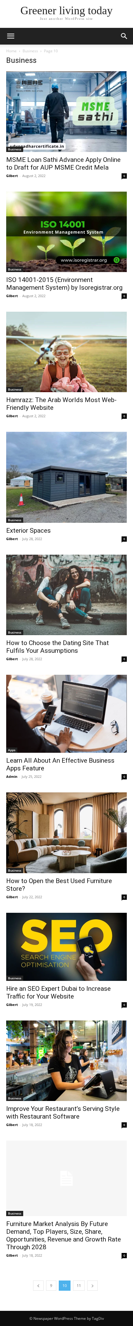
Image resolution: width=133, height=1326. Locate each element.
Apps (11, 750)
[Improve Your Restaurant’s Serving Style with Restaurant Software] (66, 1060)
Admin (11, 776)
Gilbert (12, 175)
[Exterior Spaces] (66, 477)
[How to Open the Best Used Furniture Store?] (66, 832)
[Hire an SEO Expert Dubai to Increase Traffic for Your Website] (66, 947)
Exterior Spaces (28, 530)
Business (30, 51)
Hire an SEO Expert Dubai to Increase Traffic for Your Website (58, 992)
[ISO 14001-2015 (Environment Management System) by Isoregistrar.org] (66, 232)
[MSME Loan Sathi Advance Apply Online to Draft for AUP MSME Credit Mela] (66, 111)
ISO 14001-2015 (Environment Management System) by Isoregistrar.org (64, 283)
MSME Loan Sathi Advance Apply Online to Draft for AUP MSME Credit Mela (63, 163)
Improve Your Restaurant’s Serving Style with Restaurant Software (63, 1112)
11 (79, 1285)
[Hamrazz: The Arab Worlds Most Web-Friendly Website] (66, 352)
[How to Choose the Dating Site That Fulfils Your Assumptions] (66, 595)
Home (11, 51)
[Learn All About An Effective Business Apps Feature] (66, 714)
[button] (10, 36)
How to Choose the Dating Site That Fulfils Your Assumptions (57, 646)
